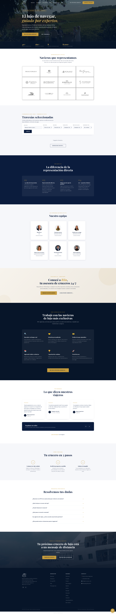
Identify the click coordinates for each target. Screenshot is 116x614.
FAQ (62, 2)
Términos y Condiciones (82, 609)
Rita (50, 2)
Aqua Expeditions (69, 600)
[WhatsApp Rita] (113, 611)
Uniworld (67, 597)
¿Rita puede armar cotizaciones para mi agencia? (58, 521)
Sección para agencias (75, 2)
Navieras (33, 2)
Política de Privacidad (90, 609)
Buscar (25, 125)
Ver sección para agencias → (58, 370)
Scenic (67, 588)
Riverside (68, 593)
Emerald (67, 590)
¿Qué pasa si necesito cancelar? (58, 512)
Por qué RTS (45, 2)
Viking (67, 595)
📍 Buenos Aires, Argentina (87, 576)
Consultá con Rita (88, 2)
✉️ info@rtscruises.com (86, 581)
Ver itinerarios (45, 34)
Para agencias (56, 2)
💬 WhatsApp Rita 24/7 (86, 583)
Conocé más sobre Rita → (67, 293)
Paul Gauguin (68, 583)
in (89, 426)
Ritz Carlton (68, 602)
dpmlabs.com (60, 612)
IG (85, 426)
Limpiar (28, 131)
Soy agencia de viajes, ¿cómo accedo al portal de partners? (58, 517)
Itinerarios (39, 2)
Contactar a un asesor (65, 557)
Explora (67, 585)
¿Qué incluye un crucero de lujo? (58, 503)
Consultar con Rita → (58, 145)
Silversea (68, 576)
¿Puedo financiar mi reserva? (58, 508)
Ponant (67, 581)
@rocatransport (55, 434)
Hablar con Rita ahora (48, 293)
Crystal (67, 578)
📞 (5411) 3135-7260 (85, 578)
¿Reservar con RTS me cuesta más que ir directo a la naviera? (58, 499)
